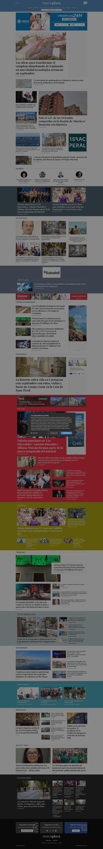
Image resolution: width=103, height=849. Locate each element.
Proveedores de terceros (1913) (62, 422)
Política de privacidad (45, 429)
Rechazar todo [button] (54, 433)
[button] (34, 433)
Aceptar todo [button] (66, 433)
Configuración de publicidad (41, 428)
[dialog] (51, 424)
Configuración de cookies (36, 429)
